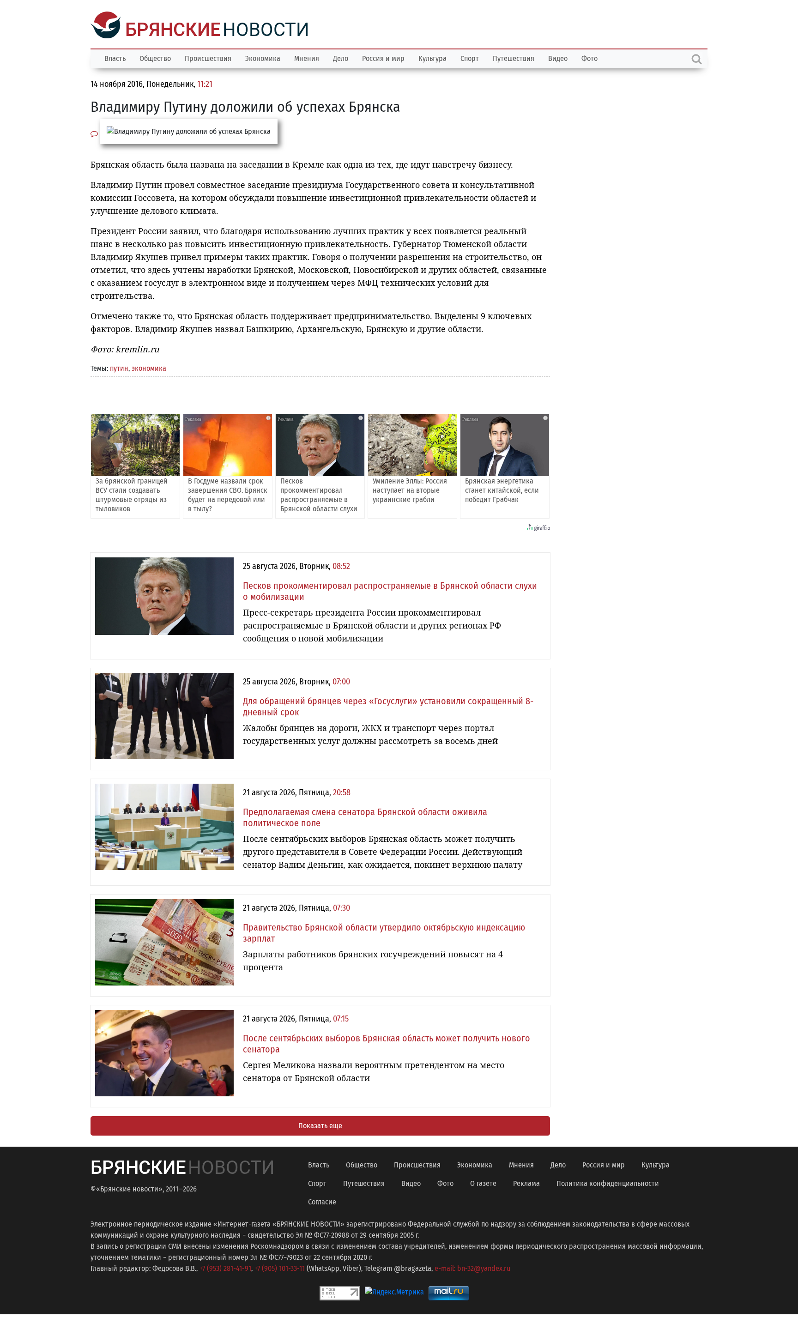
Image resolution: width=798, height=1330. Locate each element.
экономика (149, 367)
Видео (558, 57)
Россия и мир (383, 57)
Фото (589, 57)
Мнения (306, 57)
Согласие (322, 1201)
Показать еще (320, 1124)
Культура (432, 57)
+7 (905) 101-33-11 (279, 1267)
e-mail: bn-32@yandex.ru (472, 1267)
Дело (340, 57)
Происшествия (208, 57)
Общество (155, 57)
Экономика (262, 57)
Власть (115, 57)
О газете (483, 1182)
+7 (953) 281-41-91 (225, 1267)
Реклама (526, 1182)
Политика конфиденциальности (607, 1182)
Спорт (469, 57)
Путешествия (513, 57)
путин (119, 367)
